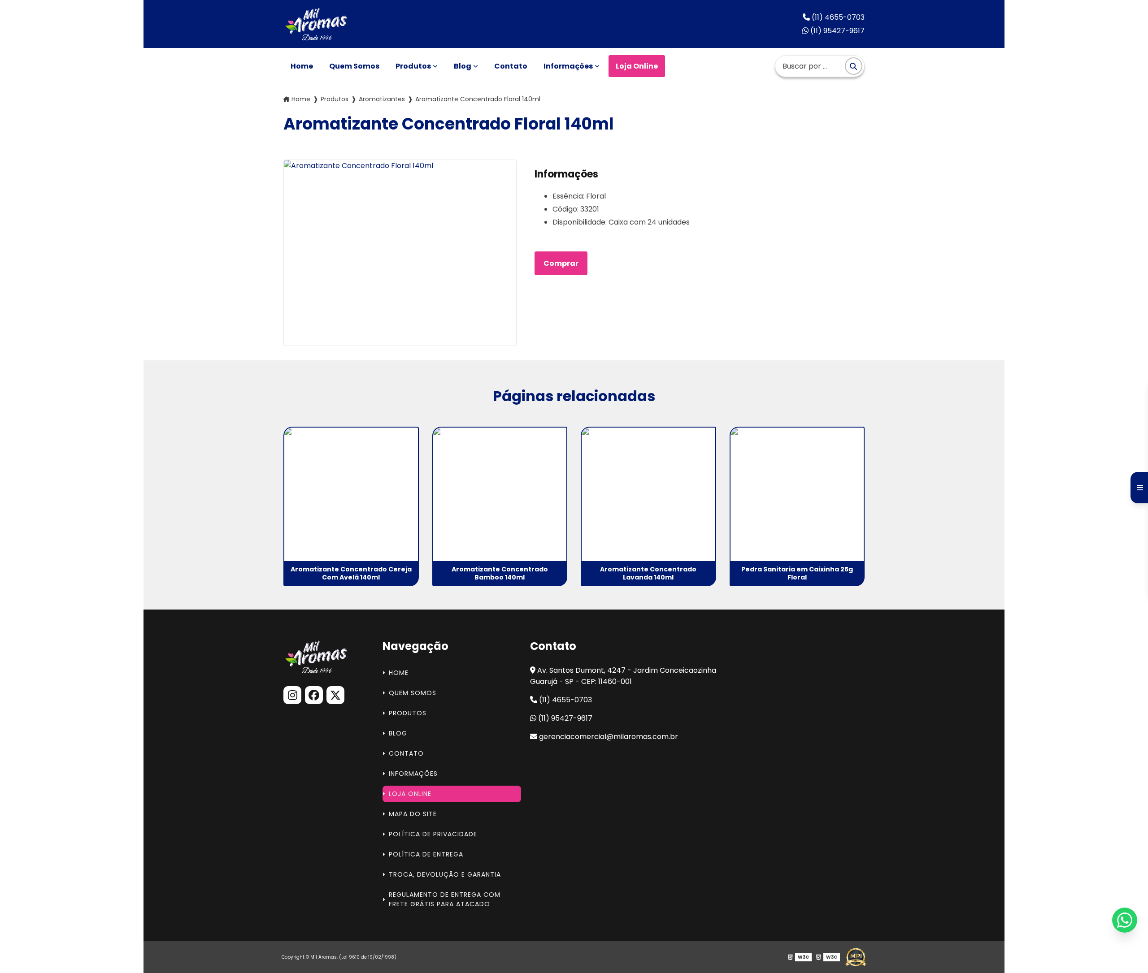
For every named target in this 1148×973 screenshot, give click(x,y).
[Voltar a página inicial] (317, 23)
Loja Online (637, 66)
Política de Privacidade (433, 834)
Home (302, 66)
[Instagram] (292, 695)
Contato (510, 66)
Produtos (413, 66)
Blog (462, 66)
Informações (568, 66)
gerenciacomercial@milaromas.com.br (607, 736)
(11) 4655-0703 (837, 17)
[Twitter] (335, 695)
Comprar (561, 263)
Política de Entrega (426, 854)
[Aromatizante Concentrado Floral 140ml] (400, 253)
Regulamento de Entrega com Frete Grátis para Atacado (444, 899)
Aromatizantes (382, 99)
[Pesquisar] (853, 66)
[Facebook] (314, 695)
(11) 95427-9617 (837, 31)
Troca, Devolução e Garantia (445, 874)
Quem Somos (354, 66)
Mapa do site (413, 813)
